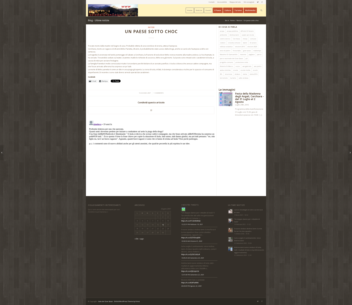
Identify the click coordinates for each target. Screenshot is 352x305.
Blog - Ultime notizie (98, 20)
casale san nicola (248, 35)
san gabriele (246, 66)
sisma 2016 (253, 74)
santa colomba (225, 70)
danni (245, 43)
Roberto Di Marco (226, 66)
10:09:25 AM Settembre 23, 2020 (192, 258)
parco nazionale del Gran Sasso (231, 58)
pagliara (252, 54)
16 (163, 225)
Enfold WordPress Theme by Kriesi (127, 301)
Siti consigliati (249, 2)
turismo (233, 78)
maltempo (257, 51)
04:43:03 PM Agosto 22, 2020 (191, 286)
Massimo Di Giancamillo (228, 54)
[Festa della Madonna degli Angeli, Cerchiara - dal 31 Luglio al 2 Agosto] (225, 99)
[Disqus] (152, 154)
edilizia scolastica (226, 47)
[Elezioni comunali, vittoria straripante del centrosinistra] (2, 152)
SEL (221, 74)
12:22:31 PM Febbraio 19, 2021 (192, 224)
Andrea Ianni (234, 35)
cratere (222, 43)
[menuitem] (211, 2)
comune (253, 39)
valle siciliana (243, 78)
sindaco (237, 74)
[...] (261, 115)
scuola (235, 70)
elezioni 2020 (252, 47)
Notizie (151, 27)
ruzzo (238, 66)
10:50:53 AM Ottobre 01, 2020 (191, 241)
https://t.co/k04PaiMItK (190, 282)
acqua (222, 31)
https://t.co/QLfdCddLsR (190, 254)
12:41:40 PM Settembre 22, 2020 (192, 275)
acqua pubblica (232, 31)
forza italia (237, 51)
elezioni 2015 (240, 47)
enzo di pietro (225, 51)
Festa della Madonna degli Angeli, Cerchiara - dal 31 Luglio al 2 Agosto (249, 97)
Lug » (142, 238)
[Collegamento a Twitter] (258, 2)
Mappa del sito (235, 2)
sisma (245, 74)
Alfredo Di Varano (247, 31)
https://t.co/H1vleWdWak (190, 221)
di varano (253, 43)
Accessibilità (222, 2)
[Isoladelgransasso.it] (183, 209)
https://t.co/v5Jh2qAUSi (190, 271)
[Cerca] (261, 10)
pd (247, 58)
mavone (243, 54)
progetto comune (226, 62)
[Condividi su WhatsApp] (151, 110)
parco (259, 54)
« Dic (136, 238)
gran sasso (247, 51)
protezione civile (242, 62)
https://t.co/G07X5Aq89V (190, 237)
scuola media (245, 70)
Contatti (212, 2)
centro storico (225, 39)
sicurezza (228, 74)
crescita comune (234, 43)
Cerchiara (236, 39)
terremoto (224, 78)
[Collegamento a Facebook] (262, 2)
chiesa (245, 39)
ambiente (223, 35)
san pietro (257, 66)
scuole (255, 70)
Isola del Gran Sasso (105, 301)
